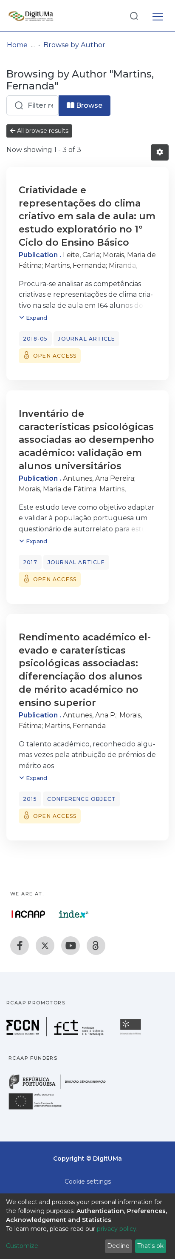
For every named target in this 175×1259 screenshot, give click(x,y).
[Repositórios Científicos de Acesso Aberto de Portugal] (28, 914)
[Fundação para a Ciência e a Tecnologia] (56, 1034)
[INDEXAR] (73, 914)
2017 (30, 562)
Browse (88, 105)
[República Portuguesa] (61, 1088)
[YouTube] (70, 945)
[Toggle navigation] (158, 15)
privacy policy (116, 1229)
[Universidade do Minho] (131, 1034)
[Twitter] (45, 945)
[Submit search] (134, 16)
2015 (30, 799)
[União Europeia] (39, 1109)
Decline (118, 1246)
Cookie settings (88, 1181)
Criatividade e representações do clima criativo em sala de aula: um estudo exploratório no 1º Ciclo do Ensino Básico (87, 216)
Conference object (81, 799)
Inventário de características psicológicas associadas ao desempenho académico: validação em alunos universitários (86, 440)
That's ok (150, 1246)
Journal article (86, 339)
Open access (54, 356)
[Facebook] (19, 945)
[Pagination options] (160, 152)
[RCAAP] (96, 945)
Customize (22, 1246)
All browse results (41, 131)
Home (17, 45)
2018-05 (35, 339)
